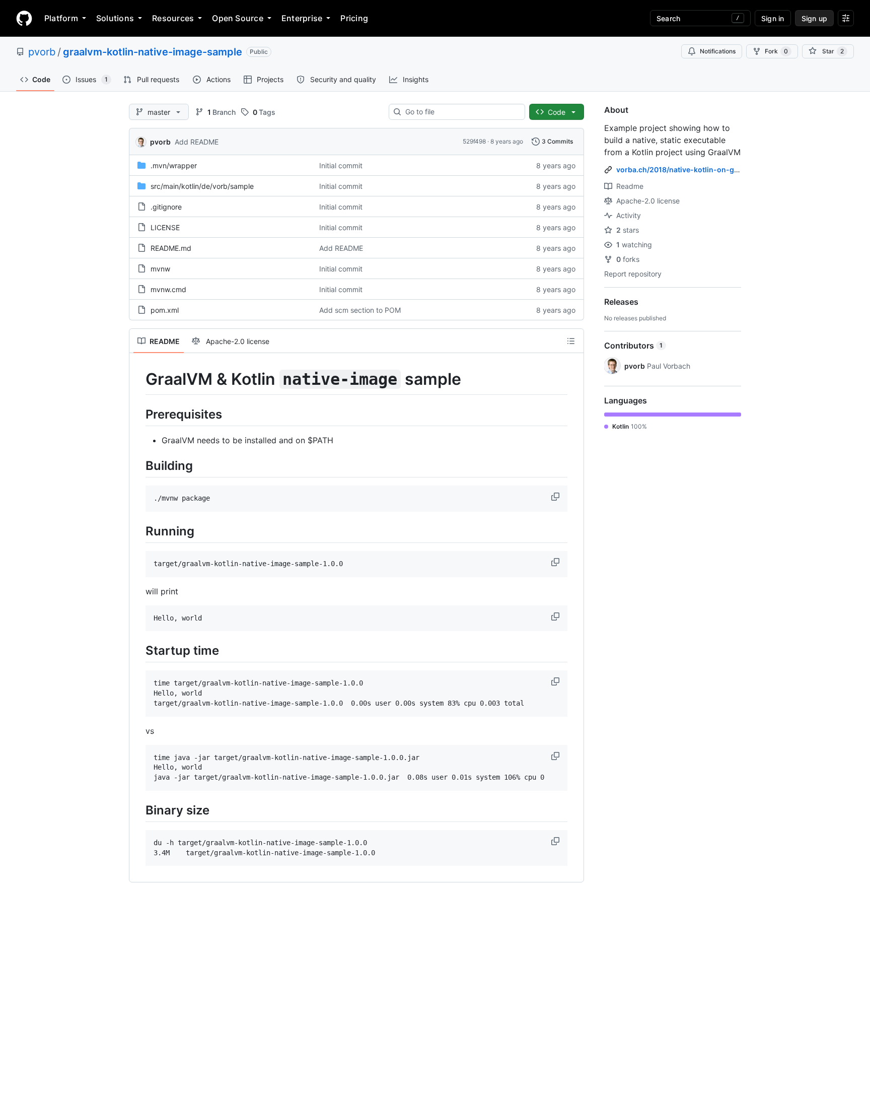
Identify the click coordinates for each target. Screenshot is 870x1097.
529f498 (474, 141)
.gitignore (166, 206)
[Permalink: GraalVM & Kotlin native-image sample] (138, 379)
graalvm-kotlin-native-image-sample (152, 52)
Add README (197, 142)
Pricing (354, 18)
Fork (776, 51)
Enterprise (301, 18)
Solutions (115, 18)
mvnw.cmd (168, 289)
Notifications (718, 51)
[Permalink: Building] (138, 465)
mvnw (160, 268)
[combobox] (461, 111)
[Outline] (570, 341)
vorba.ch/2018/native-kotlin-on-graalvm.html (695, 169)
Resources (173, 18)
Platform (61, 18)
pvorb (41, 52)
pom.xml (165, 310)
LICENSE (165, 227)
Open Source (237, 18)
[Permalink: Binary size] (138, 810)
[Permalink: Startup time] (138, 651)
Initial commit (340, 165)
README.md (171, 248)
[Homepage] (24, 18)
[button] (556, 497)
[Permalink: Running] (138, 531)
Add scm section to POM (360, 310)
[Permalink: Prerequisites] (138, 414)
